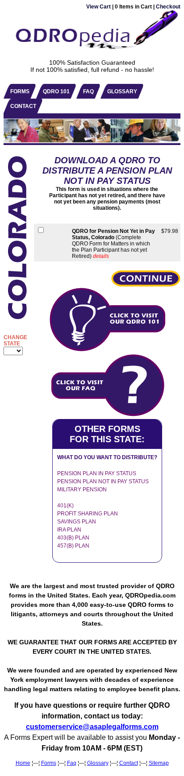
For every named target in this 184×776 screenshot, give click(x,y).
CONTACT (23, 106)
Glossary (98, 763)
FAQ (88, 91)
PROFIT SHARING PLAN (87, 513)
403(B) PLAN (73, 538)
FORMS (19, 91)
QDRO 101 (56, 91)
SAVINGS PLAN (76, 522)
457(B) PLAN (73, 546)
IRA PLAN (69, 530)
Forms (48, 763)
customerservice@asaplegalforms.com (92, 726)
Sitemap (159, 763)
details (101, 256)
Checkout (168, 7)
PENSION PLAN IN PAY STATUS (96, 473)
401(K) (65, 505)
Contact (128, 763)
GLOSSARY (122, 91)
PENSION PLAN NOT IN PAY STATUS (103, 481)
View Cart (98, 7)
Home (23, 763)
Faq (71, 763)
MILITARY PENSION (82, 489)
